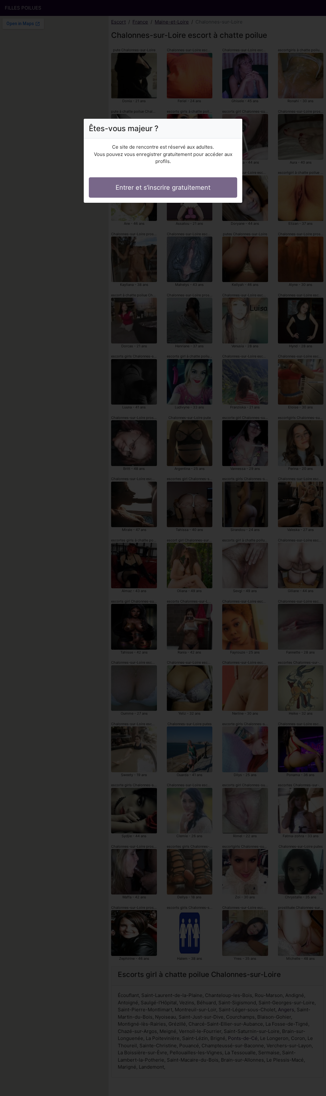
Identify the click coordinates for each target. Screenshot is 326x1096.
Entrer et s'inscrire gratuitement (163, 187)
